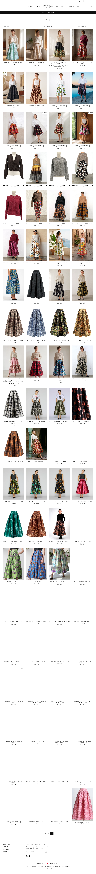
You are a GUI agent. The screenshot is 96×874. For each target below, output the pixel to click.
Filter (7, 26)
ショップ (31, 6)
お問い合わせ (6, 849)
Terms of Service (7, 844)
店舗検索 (5, 851)
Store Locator (73, 6)
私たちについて (60, 6)
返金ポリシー (6, 846)
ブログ (38, 6)
